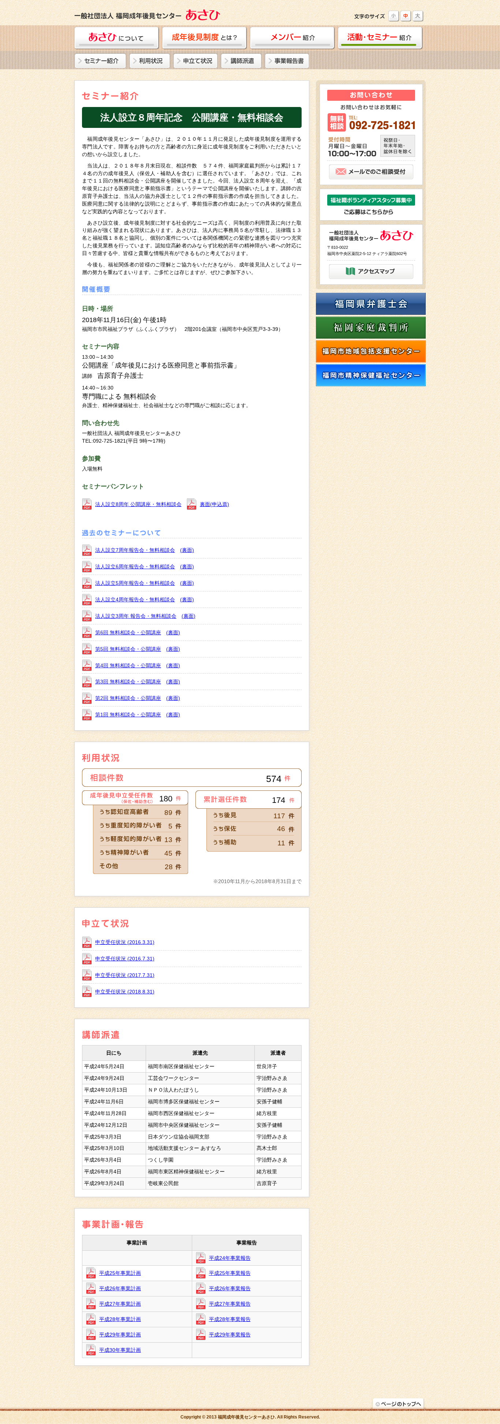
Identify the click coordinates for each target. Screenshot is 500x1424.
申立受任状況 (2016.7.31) (124, 959)
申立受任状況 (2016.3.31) (124, 942)
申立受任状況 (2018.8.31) (124, 992)
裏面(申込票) (214, 504)
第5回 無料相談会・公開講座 (128, 649)
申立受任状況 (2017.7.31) (124, 975)
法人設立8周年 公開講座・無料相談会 (138, 504)
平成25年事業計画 (120, 1273)
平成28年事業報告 (230, 1319)
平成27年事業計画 (120, 1304)
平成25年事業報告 (230, 1273)
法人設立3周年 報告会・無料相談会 (135, 616)
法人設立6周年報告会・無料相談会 (135, 566)
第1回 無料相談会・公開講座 (128, 714)
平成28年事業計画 (120, 1319)
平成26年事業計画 (120, 1288)
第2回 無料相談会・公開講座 (128, 698)
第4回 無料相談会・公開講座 (128, 665)
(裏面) (187, 550)
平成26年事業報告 (230, 1288)
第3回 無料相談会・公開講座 (128, 682)
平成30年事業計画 (120, 1350)
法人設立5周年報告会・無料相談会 (135, 583)
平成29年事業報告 (230, 1335)
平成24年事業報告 (230, 1258)
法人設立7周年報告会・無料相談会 (135, 550)
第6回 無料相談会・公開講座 (128, 632)
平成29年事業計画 (120, 1335)
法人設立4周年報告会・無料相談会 (135, 599)
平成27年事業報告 (230, 1304)
